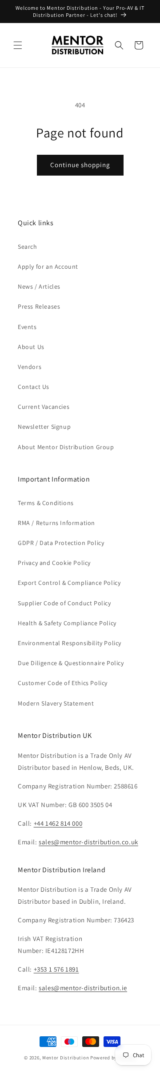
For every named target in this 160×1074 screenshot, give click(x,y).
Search (27, 247)
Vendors (29, 367)
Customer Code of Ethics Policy (63, 683)
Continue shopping (80, 165)
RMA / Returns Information (56, 523)
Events (27, 327)
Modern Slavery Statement (56, 703)
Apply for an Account (48, 266)
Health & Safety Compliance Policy (67, 623)
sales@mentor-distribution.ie (83, 988)
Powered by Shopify (113, 1057)
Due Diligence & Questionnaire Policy (71, 663)
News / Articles (39, 286)
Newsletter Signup (44, 427)
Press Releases (39, 306)
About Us (31, 347)
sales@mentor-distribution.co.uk (88, 842)
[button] (18, 45)
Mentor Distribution (65, 1057)
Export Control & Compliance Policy (69, 583)
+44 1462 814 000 (58, 823)
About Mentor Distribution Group (66, 447)
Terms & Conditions (46, 503)
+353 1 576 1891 (56, 969)
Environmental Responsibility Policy (69, 643)
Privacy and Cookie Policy (54, 563)
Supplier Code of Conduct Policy (64, 603)
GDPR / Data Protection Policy (61, 543)
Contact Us (33, 387)
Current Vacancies (43, 407)
